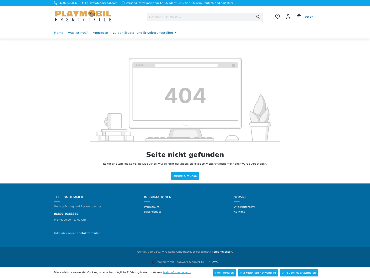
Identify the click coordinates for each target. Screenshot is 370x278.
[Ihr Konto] (288, 16)
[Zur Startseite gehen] (83, 16)
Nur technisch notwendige (258, 273)
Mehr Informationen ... (177, 272)
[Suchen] (258, 17)
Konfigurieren (224, 273)
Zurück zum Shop (185, 176)
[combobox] (200, 17)
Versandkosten (222, 252)
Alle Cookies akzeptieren (299, 273)
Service (240, 197)
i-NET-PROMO (208, 262)
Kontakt (239, 212)
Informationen (158, 197)
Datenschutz (152, 212)
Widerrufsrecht (244, 207)
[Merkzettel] (277, 16)
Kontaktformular (88, 233)
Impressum (151, 207)
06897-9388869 (66, 214)
